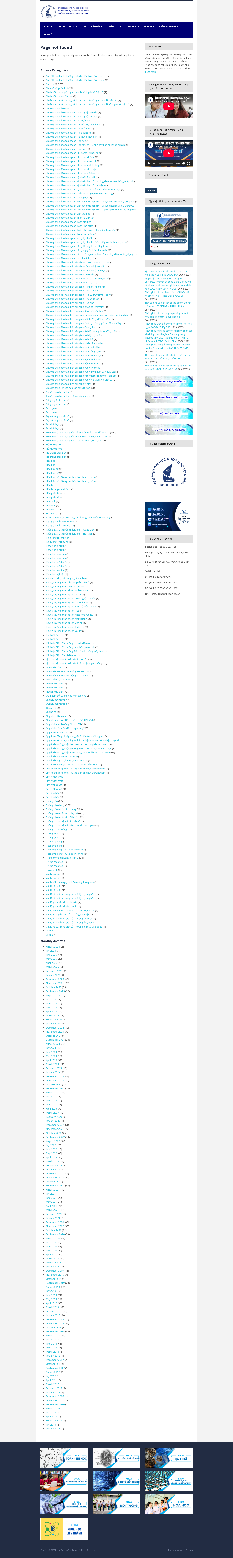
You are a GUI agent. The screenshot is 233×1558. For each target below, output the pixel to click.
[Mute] (183, 163)
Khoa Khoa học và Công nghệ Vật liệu (66, 578)
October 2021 (53, 1181)
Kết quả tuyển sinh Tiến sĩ (60, 525)
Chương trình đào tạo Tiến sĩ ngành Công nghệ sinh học (75, 270)
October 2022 (53, 1133)
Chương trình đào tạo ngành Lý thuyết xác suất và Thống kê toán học (83, 189)
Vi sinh (49, 930)
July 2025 (51, 999)
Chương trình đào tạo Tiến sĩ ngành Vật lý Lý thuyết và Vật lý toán (81, 371)
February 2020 (54, 1262)
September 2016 (55, 1404)
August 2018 (53, 1335)
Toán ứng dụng (54, 841)
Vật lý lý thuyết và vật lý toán (61, 906)
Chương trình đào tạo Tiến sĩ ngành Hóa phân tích (72, 298)
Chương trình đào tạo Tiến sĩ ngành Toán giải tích (72, 347)
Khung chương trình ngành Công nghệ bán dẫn (70, 598)
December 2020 (55, 1222)
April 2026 (51, 962)
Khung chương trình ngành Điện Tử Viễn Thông (71, 606)
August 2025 (53, 995)
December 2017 (55, 1359)
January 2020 (53, 1266)
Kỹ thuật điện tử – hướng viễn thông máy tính (70, 647)
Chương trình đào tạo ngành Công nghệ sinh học (71, 116)
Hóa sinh (50, 501)
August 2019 (53, 1286)
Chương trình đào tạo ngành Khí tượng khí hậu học (73, 152)
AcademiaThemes (185, 1550)
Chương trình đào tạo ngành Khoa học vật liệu (70, 173)
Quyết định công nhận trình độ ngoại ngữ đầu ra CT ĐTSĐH (78, 752)
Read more (150, 71)
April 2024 (51, 1060)
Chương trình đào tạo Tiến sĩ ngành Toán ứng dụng (73, 351)
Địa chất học (52, 424)
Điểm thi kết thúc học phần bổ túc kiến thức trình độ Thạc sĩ (78, 432)
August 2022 (53, 1141)
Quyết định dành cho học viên (62, 756)
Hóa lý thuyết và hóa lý (58, 489)
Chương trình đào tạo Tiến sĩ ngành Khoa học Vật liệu (74, 310)
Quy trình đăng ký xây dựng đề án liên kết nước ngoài (74, 736)
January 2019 (53, 1315)
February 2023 (54, 1116)
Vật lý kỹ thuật (53, 886)
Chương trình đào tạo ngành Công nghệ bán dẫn (71, 112)
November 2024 (55, 1031)
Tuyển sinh (114, 26)
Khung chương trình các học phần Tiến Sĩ (67, 582)
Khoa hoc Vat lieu (55, 570)
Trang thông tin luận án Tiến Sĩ (62, 857)
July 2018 (51, 1339)
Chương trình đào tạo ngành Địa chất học (68, 128)
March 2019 (52, 1307)
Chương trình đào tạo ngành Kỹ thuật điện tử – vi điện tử (76, 185)
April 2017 (51, 1380)
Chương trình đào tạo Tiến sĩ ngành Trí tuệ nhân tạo (74, 355)
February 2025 (54, 1019)
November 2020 (55, 1226)
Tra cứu (149, 26)
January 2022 (53, 1169)
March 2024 (52, 1064)
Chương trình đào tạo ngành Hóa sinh (66, 148)
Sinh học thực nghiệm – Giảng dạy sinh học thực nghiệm (75, 768)
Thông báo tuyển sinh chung (61, 809)
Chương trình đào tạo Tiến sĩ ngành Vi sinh (68, 383)
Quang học (52, 707)
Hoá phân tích (53, 497)
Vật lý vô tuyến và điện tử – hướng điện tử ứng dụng (74, 926)
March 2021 (52, 1209)
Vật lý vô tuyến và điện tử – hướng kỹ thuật (69, 918)
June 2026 (51, 954)
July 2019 (51, 1290)
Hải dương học (54, 444)
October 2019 (53, 1278)
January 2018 (53, 1355)
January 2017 (53, 1392)
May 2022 (51, 1153)
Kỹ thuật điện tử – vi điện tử (61, 655)
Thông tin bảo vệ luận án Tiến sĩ (63, 821)
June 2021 (51, 1197)
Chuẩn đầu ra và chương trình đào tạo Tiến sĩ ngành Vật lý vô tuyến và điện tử (87, 104)
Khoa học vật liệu (55, 574)
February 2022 (54, 1165)
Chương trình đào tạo (57, 108)
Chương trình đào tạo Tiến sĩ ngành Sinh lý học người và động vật (81, 331)
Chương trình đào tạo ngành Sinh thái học (68, 213)
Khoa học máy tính (56, 553)
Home (48, 26)
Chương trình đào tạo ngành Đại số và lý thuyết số (73, 124)
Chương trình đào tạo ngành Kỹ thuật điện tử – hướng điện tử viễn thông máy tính (90, 181)
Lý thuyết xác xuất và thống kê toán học (67, 675)
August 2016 (53, 1408)
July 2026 (51, 950)
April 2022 (51, 1157)
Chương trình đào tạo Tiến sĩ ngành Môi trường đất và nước (78, 319)
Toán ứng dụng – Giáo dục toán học (65, 849)
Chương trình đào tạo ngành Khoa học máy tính (71, 161)
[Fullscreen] (188, 163)
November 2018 (55, 1323)
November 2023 (55, 1080)
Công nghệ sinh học (56, 400)
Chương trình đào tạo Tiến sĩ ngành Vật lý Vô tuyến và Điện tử (79, 379)
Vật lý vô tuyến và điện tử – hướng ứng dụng (70, 922)
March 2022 (52, 1161)
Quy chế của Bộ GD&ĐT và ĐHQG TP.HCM (69, 719)
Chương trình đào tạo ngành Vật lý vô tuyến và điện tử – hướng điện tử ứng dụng (89, 254)
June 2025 (51, 1003)
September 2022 (55, 1136)
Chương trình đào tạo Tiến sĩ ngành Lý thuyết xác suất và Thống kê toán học (87, 314)
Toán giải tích (53, 833)
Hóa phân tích (53, 493)
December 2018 (55, 1319)
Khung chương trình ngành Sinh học (65, 622)
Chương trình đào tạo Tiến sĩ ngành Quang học (71, 327)
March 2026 (52, 966)
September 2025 (55, 991)
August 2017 (53, 1371)
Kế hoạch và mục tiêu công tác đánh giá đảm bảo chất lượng (78, 517)
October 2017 (53, 1363)
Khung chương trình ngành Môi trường (66, 618)
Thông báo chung (55, 805)
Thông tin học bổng (56, 829)
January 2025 (53, 1023)
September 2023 (55, 1088)
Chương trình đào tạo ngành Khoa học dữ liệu (70, 157)
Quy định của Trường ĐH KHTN (63, 724)
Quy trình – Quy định (57, 732)
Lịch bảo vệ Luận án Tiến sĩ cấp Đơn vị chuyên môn (73, 663)
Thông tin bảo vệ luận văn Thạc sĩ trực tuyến (70, 825)
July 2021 (51, 1193)
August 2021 (53, 1189)
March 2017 (52, 1384)
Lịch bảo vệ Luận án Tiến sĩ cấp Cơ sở (66, 659)
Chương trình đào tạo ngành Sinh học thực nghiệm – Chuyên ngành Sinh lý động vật (90, 201)
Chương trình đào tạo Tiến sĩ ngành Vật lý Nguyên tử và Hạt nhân (81, 375)
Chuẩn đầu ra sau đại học (59, 96)
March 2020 (52, 1258)
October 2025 (53, 987)
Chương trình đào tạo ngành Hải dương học (69, 132)
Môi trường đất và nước (59, 679)
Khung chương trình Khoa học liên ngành (67, 590)
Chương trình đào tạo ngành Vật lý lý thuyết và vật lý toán (77, 246)
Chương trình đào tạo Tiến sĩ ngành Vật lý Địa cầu (72, 363)
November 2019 (55, 1274)
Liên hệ (48, 34)
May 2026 (51, 958)
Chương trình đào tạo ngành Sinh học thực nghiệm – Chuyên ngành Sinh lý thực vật (90, 205)
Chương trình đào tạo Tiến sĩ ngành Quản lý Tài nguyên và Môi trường (83, 323)
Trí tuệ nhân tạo (54, 861)
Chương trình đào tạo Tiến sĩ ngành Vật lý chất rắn (73, 359)
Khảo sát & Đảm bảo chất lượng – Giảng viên (70, 529)
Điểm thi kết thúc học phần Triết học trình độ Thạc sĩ (74, 440)
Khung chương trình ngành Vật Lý (64, 630)
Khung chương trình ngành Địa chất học (67, 602)
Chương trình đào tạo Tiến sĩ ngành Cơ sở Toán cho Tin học (78, 262)
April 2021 (51, 1205)
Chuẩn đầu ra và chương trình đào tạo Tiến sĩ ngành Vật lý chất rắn (81, 100)
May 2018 (51, 1347)
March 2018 (52, 1351)
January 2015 (53, 1428)
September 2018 (55, 1331)
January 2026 (53, 974)
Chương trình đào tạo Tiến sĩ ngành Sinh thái (69, 339)
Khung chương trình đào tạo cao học (65, 586)
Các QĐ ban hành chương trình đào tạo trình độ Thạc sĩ (75, 76)
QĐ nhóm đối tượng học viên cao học (66, 695)
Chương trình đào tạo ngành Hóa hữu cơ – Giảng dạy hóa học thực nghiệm (86, 144)
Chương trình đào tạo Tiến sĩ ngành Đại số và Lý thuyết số (77, 278)
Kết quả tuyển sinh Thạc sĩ (60, 521)
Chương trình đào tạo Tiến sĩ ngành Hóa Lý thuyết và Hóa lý (78, 294)
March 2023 (52, 1112)
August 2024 (53, 1043)
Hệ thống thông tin (56, 452)
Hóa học (50, 460)
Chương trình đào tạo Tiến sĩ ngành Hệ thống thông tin (75, 286)
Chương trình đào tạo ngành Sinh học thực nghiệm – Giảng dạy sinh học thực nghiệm (91, 209)
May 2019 (51, 1299)
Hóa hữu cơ (52, 468)
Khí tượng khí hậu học (57, 537)
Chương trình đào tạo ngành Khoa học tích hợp (71, 169)
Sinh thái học (52, 792)
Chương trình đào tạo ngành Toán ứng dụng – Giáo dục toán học (80, 229)
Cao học (50, 84)
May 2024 (51, 1055)
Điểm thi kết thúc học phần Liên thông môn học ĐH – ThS (76, 436)
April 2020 (51, 1254)
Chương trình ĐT (67, 26)
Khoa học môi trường (57, 562)
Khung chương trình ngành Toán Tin (65, 626)
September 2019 (55, 1282)
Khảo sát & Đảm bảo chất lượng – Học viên (69, 533)
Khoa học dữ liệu (55, 545)
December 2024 (55, 1027)
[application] (169, 153)
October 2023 (53, 1084)
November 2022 (55, 1128)
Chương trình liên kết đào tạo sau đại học (68, 387)
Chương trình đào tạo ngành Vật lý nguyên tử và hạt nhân (76, 250)
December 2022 (55, 1124)
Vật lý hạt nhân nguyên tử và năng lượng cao (70, 882)
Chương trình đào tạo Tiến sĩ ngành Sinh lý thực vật (73, 335)
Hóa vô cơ (51, 509)
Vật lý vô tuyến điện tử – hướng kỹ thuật (67, 914)
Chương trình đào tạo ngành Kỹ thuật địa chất (70, 177)
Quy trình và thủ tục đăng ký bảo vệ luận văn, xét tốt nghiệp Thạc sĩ (82, 740)
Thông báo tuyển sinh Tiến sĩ (61, 817)
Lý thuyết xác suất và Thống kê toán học (68, 671)
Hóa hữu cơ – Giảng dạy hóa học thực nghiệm (70, 476)
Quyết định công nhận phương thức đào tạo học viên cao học (78, 748)
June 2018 (51, 1343)
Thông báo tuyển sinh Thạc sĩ (62, 813)
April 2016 (51, 1416)
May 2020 (51, 1250)
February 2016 (54, 1420)
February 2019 (54, 1311)
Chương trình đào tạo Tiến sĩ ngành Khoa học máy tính (75, 306)
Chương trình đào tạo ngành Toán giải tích (68, 221)
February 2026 (54, 970)
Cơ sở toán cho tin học (58, 391)
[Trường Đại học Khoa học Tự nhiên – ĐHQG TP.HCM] (65, 11)
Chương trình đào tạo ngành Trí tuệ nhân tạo (70, 233)
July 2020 (51, 1242)
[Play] (149, 163)
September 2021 (55, 1185)
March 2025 (52, 1015)
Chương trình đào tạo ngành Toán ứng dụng (69, 225)
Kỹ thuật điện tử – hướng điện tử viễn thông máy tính (74, 651)
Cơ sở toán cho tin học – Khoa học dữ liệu (68, 395)
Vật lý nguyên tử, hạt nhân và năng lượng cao (70, 910)
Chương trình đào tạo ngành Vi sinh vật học (69, 258)
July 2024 (51, 1047)
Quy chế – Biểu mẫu (56, 716)
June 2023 (51, 1100)
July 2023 (51, 1096)
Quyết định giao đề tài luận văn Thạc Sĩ (66, 760)
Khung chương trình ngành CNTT (63, 594)
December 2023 (55, 1076)
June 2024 (51, 1051)
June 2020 (51, 1246)
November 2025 (55, 983)
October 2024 (53, 1035)
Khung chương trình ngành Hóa (62, 610)
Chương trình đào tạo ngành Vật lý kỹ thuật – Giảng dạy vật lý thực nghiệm (86, 242)
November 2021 (55, 1177)
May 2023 (51, 1104)
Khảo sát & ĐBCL (168, 26)
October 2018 (53, 1327)
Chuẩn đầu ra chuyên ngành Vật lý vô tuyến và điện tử (74, 92)
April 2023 (51, 1108)
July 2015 (51, 1424)
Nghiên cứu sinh (54, 683)
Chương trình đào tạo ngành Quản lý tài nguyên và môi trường (79, 193)
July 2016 (51, 1412)
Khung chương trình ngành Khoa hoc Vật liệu (69, 614)
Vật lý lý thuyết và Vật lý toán (61, 902)
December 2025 (55, 979)
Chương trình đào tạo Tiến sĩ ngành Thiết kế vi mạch (74, 343)
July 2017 (51, 1376)
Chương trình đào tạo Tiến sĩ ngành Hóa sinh (70, 302)
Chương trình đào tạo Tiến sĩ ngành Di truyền (70, 274)
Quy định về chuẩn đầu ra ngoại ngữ (65, 728)
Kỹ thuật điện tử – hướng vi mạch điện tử (68, 643)
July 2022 (51, 1145)
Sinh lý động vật (54, 776)
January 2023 (53, 1120)
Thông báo (132, 26)
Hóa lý (49, 485)
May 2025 (51, 1007)
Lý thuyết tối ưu (54, 667)
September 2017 (55, 1367)
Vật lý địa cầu (53, 873)
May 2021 (51, 1201)
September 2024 (55, 1039)
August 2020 (53, 1238)
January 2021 (53, 1217)
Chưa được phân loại (57, 88)
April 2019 (51, 1303)
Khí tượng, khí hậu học (58, 541)
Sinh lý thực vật (54, 784)
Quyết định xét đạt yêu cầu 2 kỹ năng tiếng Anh (71, 764)
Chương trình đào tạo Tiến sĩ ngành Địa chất (69, 282)
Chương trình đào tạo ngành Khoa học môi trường (73, 165)
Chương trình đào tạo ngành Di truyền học (68, 120)
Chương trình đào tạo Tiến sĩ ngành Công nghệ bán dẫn (75, 266)
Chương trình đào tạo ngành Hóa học (66, 140)
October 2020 (53, 1230)
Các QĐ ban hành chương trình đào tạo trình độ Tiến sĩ (75, 79)
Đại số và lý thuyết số (57, 416)
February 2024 (54, 1068)
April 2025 (51, 1011)
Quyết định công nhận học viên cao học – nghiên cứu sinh (76, 744)
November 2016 (55, 1400)
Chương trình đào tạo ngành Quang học (67, 197)
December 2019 (55, 1270)
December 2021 (55, 1173)
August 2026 (53, 946)
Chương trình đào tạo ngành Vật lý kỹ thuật (69, 238)
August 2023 (53, 1092)
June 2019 (51, 1295)
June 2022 (51, 1149)
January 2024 (53, 1072)
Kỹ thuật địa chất (55, 635)
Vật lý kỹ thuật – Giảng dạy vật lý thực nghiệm (70, 894)
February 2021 (54, 1214)
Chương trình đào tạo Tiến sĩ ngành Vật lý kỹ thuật (73, 367)
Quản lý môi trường (56, 699)
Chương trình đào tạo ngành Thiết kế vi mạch (70, 217)
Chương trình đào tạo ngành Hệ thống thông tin (71, 136)
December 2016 (55, 1396)
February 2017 (54, 1388)
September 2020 (55, 1234)
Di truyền (51, 408)
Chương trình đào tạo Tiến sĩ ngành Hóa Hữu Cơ (72, 290)
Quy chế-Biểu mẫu (92, 26)
